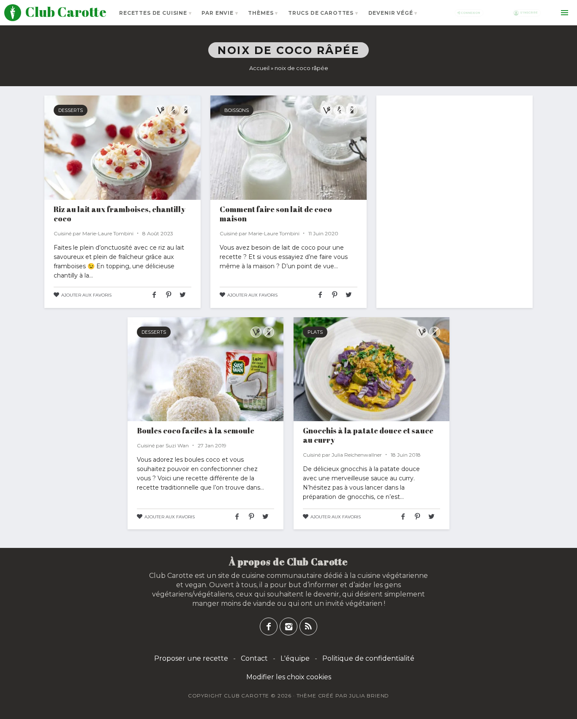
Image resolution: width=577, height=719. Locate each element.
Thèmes (260, 13)
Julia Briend (369, 695)
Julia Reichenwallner (357, 455)
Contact (254, 658)
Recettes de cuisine (153, 13)
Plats (315, 332)
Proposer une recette (191, 658)
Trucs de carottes (321, 13)
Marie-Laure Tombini (107, 233)
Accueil (259, 68)
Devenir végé (390, 13)
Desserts (70, 110)
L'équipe (295, 658)
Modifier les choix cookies (288, 677)
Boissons (236, 110)
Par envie (217, 13)
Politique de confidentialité (368, 658)
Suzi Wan (177, 445)
